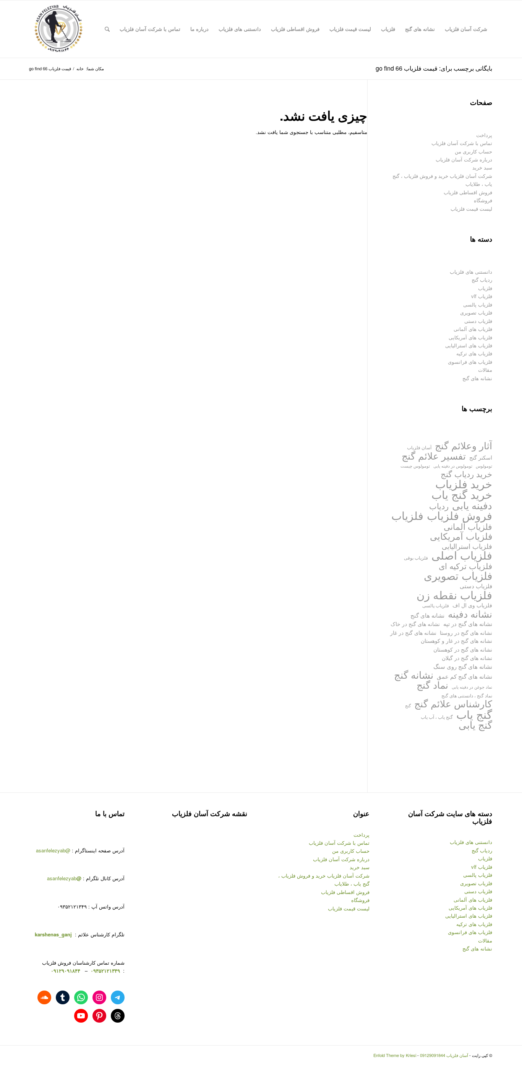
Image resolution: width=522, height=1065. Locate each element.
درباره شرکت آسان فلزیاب (464, 159)
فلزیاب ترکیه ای (465, 566)
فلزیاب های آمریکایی (470, 337)
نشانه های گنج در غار (413, 632)
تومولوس (484, 466)
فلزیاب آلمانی (468, 526)
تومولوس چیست (415, 466)
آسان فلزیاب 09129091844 (444, 1055)
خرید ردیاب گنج (466, 474)
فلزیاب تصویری (476, 312)
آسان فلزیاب (419, 447)
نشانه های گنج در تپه (467, 624)
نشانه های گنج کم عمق (464, 676)
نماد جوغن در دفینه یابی (472, 687)
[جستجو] (107, 29)
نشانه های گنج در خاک (415, 624)
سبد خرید (482, 167)
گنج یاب (474, 714)
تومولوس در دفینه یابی (452, 466)
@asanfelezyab (53, 850)
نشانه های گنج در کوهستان (462, 649)
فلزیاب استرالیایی (467, 546)
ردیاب (439, 506)
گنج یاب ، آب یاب (437, 716)
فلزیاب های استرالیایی (468, 345)
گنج (408, 705)
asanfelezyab (64, 878)
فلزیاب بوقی (416, 557)
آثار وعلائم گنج (463, 445)
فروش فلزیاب (459, 515)
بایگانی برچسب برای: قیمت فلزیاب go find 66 (434, 68)
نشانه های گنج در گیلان (467, 658)
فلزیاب (485, 288)
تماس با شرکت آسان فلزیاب (461, 143)
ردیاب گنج (482, 279)
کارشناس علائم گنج (453, 703)
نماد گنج (432, 685)
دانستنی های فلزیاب (471, 271)
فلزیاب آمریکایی (461, 536)
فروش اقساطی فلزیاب (468, 192)
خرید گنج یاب (461, 494)
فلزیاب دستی (478, 320)
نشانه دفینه (470, 614)
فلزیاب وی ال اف (472, 605)
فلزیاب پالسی (477, 304)
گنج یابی (475, 725)
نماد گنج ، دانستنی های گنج (466, 695)
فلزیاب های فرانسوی (470, 361)
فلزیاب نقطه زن (454, 595)
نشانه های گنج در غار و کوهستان (456, 640)
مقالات (485, 369)
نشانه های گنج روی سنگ (462, 666)
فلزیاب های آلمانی (473, 328)
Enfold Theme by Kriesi (394, 1055)
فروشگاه (483, 200)
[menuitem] (466, 29)
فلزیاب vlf (481, 296)
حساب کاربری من (473, 151)
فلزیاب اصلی (461, 555)
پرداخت (484, 135)
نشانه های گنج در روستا (466, 632)
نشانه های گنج (477, 378)
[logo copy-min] (58, 29)
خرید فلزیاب (463, 483)
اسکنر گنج (480, 457)
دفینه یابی (472, 505)
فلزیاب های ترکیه (474, 353)
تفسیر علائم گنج (434, 456)
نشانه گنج (413, 675)
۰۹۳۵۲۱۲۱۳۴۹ (104, 970)
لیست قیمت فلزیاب (471, 208)
